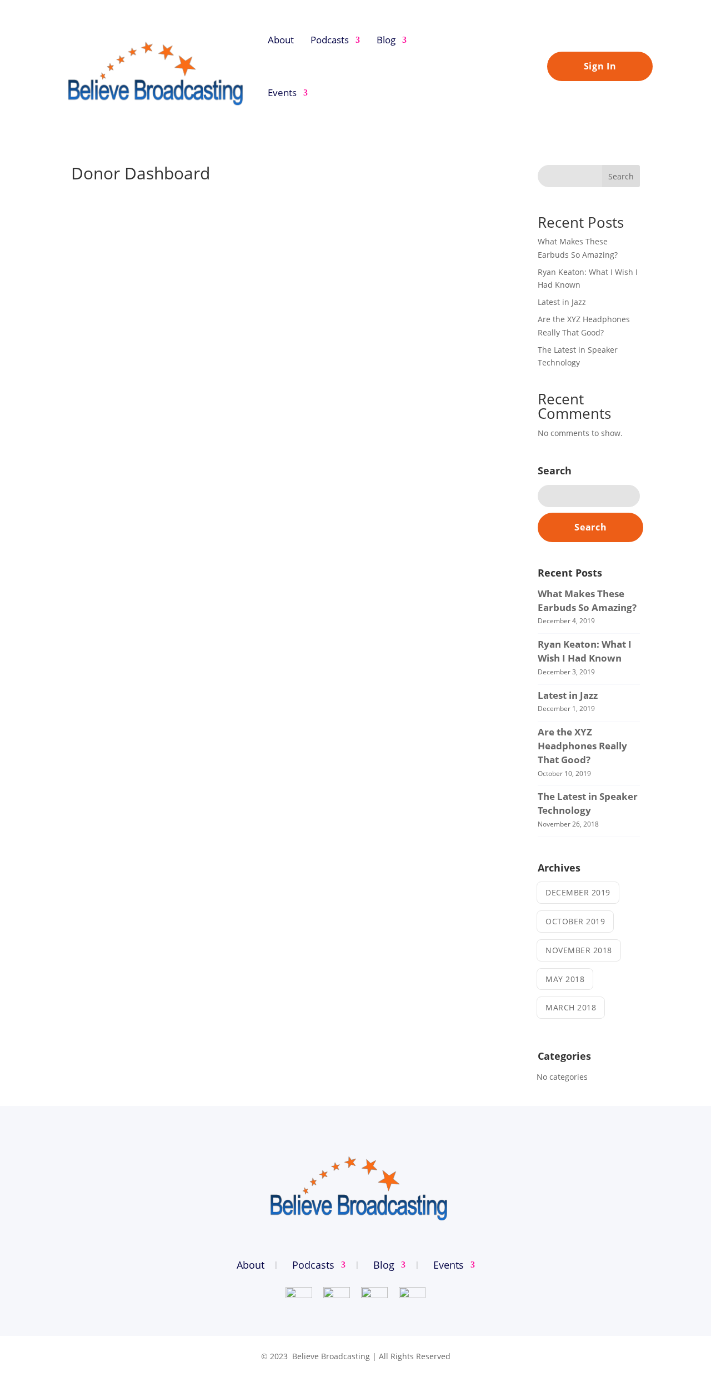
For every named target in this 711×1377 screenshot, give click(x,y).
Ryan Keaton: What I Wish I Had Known (585, 651)
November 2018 (578, 950)
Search (621, 176)
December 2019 (577, 892)
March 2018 (570, 1007)
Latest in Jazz (562, 302)
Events (282, 92)
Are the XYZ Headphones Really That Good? (582, 745)
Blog (386, 39)
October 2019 (575, 921)
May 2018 (564, 979)
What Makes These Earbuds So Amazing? (587, 600)
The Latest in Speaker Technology (588, 803)
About (281, 39)
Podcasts (330, 39)
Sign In (600, 66)
